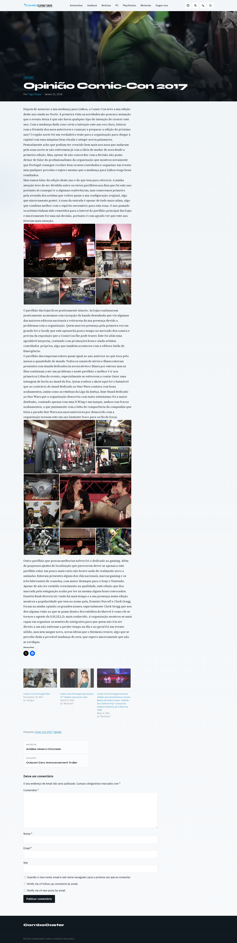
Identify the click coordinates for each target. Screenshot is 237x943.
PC (116, 5)
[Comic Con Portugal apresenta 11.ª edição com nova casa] (77, 678)
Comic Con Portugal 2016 (36, 693)
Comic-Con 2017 (44, 731)
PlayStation (129, 5)
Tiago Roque (34, 94)
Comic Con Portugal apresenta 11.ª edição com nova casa (77, 695)
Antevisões (76, 5)
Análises (92, 5)
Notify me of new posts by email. (46, 890)
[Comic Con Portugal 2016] (40, 678)
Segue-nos (162, 5)
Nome (27, 833)
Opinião (58, 731)
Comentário (31, 790)
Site (25, 862)
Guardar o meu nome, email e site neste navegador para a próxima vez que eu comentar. (79, 877)
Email (27, 848)
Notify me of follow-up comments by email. (52, 883)
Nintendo (146, 5)
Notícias (106, 5)
